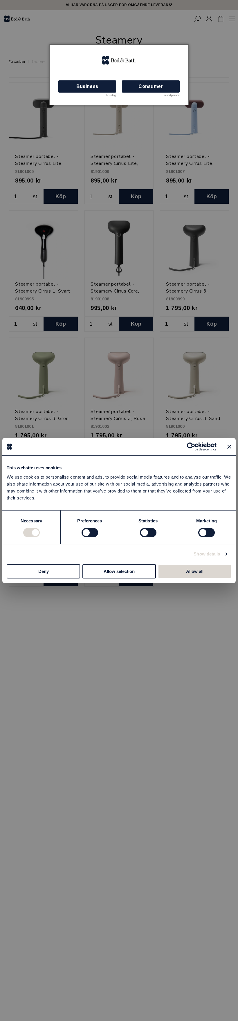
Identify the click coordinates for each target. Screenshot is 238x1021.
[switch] (90, 532)
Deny (43, 571)
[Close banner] (229, 447)
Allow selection (119, 571)
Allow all (194, 571)
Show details (207, 553)
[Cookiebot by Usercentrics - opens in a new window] (191, 446)
